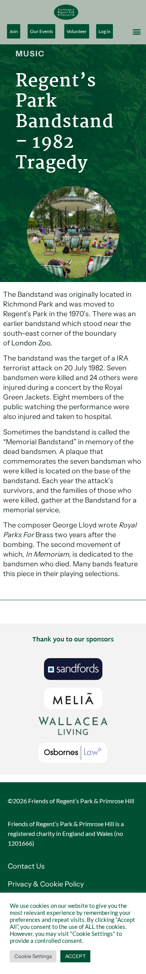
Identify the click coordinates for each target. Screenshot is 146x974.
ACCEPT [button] (75, 956)
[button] (136, 31)
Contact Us (26, 866)
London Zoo (30, 343)
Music (30, 53)
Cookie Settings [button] (33, 956)
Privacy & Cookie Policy (46, 884)
